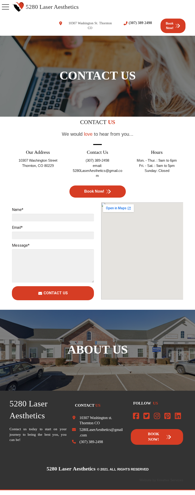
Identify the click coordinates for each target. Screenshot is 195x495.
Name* (17, 209)
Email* (17, 227)
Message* (20, 245)
